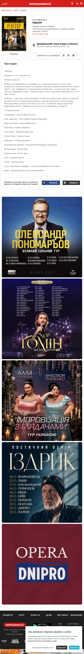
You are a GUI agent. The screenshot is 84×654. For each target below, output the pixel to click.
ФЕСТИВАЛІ (62, 615)
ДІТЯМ (49, 615)
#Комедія (14, 54)
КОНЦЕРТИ (8, 615)
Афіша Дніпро (7, 10)
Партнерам (73, 624)
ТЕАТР (16, 10)
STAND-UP (35, 615)
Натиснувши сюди (40, 34)
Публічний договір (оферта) (15, 634)
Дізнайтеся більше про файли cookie (42, 641)
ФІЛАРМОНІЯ (76, 615)
